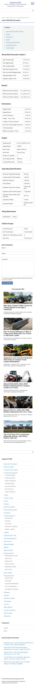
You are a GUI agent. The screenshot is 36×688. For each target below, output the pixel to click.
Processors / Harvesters (11, 526)
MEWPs (6, 547)
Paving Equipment (9, 576)
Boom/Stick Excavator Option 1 (15, 31)
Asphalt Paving (9, 578)
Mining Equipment (9, 553)
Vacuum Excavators (9, 610)
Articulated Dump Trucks (11, 555)
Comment (5, 259)
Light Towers (7, 541)
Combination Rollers (10, 475)
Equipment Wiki (15, 2)
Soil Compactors (9, 489)
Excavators (7, 513)
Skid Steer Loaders (9, 598)
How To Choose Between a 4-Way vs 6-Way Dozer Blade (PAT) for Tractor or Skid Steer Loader (17, 333)
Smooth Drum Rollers (10, 486)
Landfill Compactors (10, 478)
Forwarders (8, 521)
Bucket (8, 34)
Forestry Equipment (9, 516)
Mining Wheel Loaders (10, 566)
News (5, 631)
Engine (8, 40)
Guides (6, 628)
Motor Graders (8, 573)
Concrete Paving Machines (12, 583)
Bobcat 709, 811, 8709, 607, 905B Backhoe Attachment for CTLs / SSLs (18, 411)
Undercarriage (10, 48)
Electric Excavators (9, 507)
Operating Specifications (13, 42)
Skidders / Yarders (9, 529)
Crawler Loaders (8, 498)
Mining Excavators (9, 564)
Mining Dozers (8, 561)
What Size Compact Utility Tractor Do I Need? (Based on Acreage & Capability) (18, 307)
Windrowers (7, 616)
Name (4, 248)
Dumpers (6, 504)
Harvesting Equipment (10, 538)
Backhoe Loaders (9, 467)
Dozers (6, 501)
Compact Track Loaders (11, 470)
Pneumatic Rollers (9, 483)
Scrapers (6, 595)
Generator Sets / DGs (10, 535)
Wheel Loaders (8, 613)
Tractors (6, 604)
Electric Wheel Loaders (10, 510)
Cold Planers (8, 580)
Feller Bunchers (8, 518)
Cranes (6, 495)
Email (4, 253)
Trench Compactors (10, 491)
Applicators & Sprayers (10, 464)
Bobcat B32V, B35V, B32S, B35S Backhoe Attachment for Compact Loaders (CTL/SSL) (17, 386)
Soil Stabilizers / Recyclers (11, 589)
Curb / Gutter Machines (11, 586)
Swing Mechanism (11, 45)
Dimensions (9, 37)
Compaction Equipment (10, 473)
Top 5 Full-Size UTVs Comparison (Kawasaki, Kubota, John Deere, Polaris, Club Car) (16, 436)
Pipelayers (7, 592)
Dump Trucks (8, 558)
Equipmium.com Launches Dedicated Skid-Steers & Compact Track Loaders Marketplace (18, 360)
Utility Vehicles (8, 607)
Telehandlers (7, 601)
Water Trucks (8, 569)
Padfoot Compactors (10, 480)
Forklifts (6, 532)
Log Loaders (8, 523)
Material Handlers (9, 544)
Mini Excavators (8, 550)
